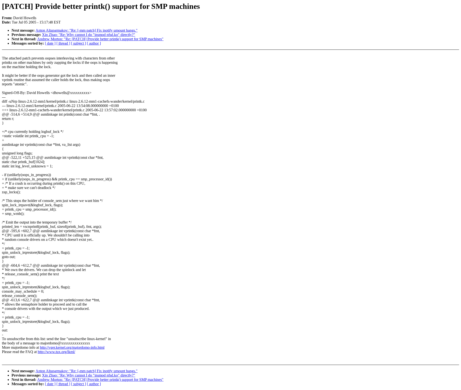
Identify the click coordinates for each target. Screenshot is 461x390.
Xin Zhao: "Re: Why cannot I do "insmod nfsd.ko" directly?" (88, 35)
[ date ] (50, 43)
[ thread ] (63, 43)
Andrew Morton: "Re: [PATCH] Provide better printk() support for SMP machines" (100, 39)
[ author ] (94, 43)
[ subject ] (78, 43)
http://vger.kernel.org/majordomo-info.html (72, 347)
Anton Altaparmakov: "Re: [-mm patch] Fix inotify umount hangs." (87, 30)
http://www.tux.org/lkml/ (56, 352)
